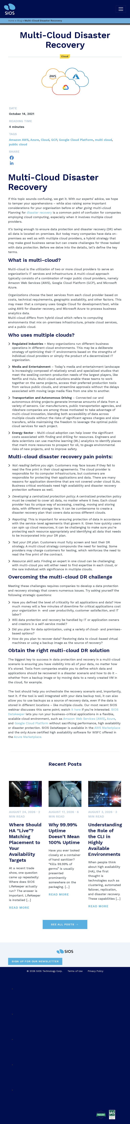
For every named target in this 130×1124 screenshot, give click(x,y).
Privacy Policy (95, 971)
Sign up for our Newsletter (35, 961)
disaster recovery (39, 212)
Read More (19, 907)
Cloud (64, 56)
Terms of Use (75, 971)
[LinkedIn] (65, 163)
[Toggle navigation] (121, 9)
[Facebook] (65, 157)
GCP (54, 140)
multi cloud (103, 140)
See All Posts (62, 924)
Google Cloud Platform (76, 140)
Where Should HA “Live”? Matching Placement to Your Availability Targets (25, 842)
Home (11, 20)
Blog (19, 20)
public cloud (18, 144)
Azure (34, 140)
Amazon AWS (19, 140)
